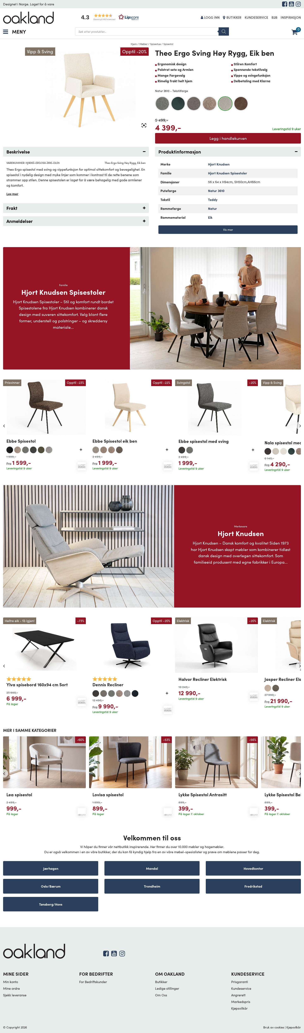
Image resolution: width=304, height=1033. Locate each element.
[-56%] (216, 762)
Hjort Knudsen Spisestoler (227, 173)
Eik (210, 217)
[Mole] (119, 449)
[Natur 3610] (225, 103)
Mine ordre (11, 988)
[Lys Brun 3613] (209, 103)
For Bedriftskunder (93, 982)
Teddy (212, 199)
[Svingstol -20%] (216, 406)
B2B (274, 17)
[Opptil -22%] (130, 406)
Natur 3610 (216, 190)
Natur (212, 208)
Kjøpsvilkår (239, 1008)
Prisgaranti (239, 982)
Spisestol (168, 44)
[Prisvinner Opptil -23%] (44, 406)
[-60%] (44, 762)
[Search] (224, 31)
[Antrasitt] (9, 449)
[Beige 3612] (17, 449)
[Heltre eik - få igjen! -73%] (44, 645)
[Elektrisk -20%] (216, 644)
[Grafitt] (33, 449)
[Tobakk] (241, 103)
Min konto (10, 982)
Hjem (134, 44)
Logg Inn (212, 17)
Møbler (143, 44)
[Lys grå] (127, 692)
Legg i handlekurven (228, 138)
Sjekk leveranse (14, 995)
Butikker (233, 17)
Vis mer (228, 229)
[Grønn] (178, 103)
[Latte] (268, 687)
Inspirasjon (291, 17)
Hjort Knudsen (219, 164)
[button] (109, 17)
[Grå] (162, 103)
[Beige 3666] (275, 450)
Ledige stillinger (167, 988)
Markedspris (240, 1001)
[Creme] (283, 450)
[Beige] (95, 449)
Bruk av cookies (273, 1027)
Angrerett (238, 995)
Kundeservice (256, 17)
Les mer (12, 193)
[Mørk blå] (135, 692)
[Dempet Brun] (103, 449)
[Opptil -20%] (130, 644)
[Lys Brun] (193, 103)
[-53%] (130, 762)
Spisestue (155, 44)
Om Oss (161, 995)
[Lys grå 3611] (49, 449)
